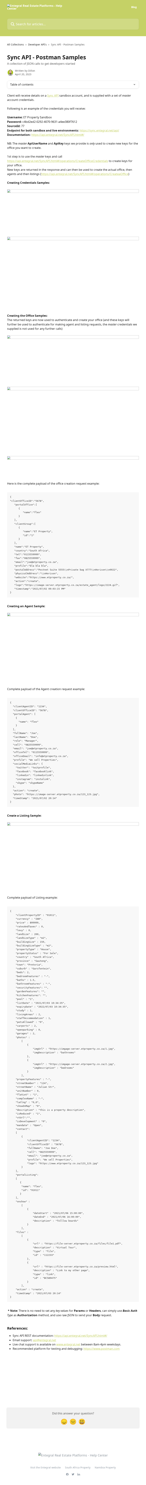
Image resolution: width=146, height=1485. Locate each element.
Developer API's (37, 44)
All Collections (15, 44)
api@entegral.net (44, 1340)
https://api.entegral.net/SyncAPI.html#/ (57, 135)
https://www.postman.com (102, 1349)
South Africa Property (77, 1467)
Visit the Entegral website (45, 1467)
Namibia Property (105, 1467)
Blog (134, 7)
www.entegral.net (68, 1344)
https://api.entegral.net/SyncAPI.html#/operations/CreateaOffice (84, 174)
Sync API (53, 95)
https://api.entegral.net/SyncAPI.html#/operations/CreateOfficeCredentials (57, 161)
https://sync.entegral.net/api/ (99, 130)
